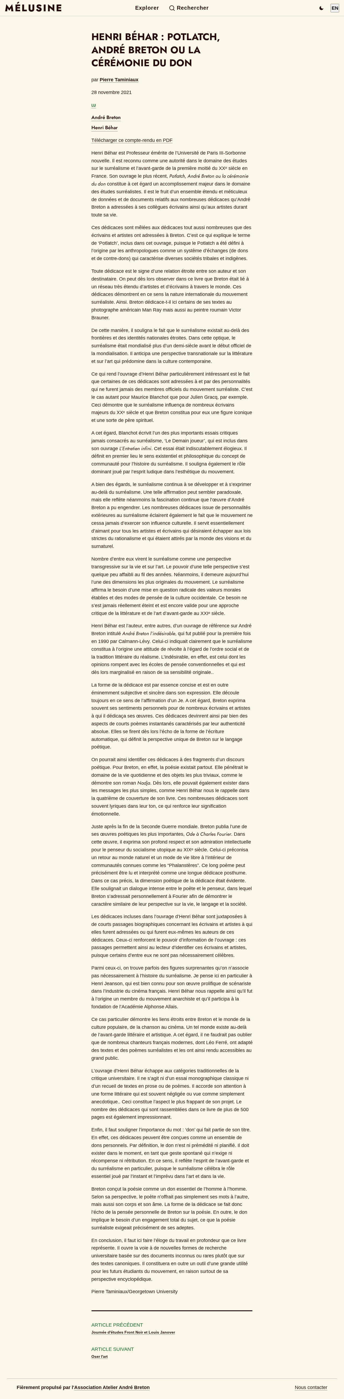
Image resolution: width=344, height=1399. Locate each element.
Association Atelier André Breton (112, 1387)
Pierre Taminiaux (119, 79)
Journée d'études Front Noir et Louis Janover (133, 1332)
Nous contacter (311, 1387)
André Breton (106, 117)
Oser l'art (99, 1356)
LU (93, 105)
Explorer (147, 8)
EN (335, 8)
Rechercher (193, 8)
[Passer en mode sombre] (321, 8)
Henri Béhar (104, 127)
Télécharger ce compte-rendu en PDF (132, 140)
